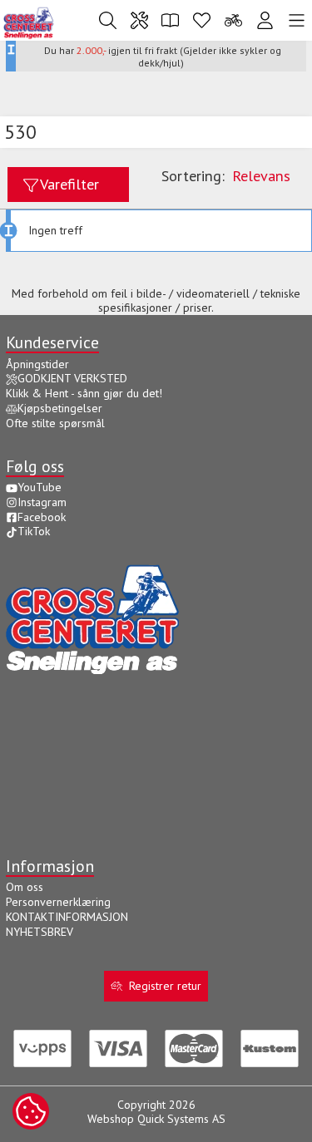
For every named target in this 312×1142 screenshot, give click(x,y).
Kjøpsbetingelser (59, 408)
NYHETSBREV (39, 931)
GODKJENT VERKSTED (72, 378)
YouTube (39, 487)
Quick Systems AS (181, 1118)
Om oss (24, 886)
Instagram (42, 502)
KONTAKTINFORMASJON (67, 916)
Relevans (261, 175)
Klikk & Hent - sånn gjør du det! (84, 393)
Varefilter (69, 184)
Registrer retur (165, 985)
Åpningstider (37, 364)
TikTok (33, 531)
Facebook (41, 516)
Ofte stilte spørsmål (55, 423)
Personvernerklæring (58, 901)
